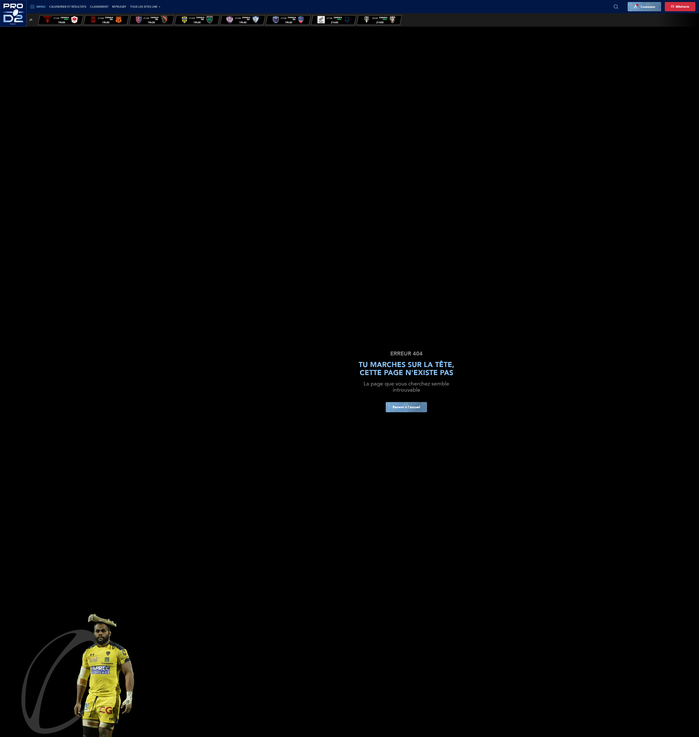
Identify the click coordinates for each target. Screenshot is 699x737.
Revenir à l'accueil (406, 407)
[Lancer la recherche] (615, 6)
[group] (60, 20)
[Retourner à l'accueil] (13, 13)
